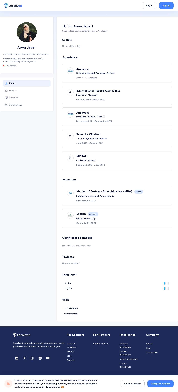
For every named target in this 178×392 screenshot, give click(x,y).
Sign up (166, 5)
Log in (149, 5)
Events (12, 90)
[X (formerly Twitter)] (24, 358)
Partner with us (100, 343)
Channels (13, 97)
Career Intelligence (125, 365)
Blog (148, 348)
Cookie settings (132, 383)
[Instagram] (32, 358)
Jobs (69, 355)
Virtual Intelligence (129, 359)
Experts (71, 360)
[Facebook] (40, 358)
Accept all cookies (160, 383)
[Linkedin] (16, 358)
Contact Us (152, 352)
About (12, 83)
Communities (15, 105)
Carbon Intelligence (125, 353)
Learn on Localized (71, 345)
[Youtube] (47, 358)
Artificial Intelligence (125, 345)
